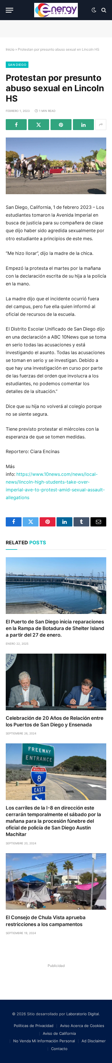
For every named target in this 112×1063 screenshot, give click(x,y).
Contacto (59, 1048)
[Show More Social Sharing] (100, 124)
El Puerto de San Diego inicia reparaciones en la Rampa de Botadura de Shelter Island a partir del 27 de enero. (55, 628)
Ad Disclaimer (94, 1041)
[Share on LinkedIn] (83, 124)
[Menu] (9, 10)
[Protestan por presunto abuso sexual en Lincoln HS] (56, 166)
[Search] (103, 10)
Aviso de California (59, 1033)
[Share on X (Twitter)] (38, 124)
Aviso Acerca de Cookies (82, 1025)
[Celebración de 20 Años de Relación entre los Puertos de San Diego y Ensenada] (56, 682)
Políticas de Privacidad (33, 1025)
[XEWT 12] (56, 10)
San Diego (17, 65)
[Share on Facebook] (16, 124)
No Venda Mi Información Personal (44, 1041)
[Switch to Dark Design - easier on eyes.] (94, 10)
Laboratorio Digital (82, 1014)
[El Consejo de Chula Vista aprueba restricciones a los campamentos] (56, 881)
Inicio (10, 49)
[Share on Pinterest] (61, 124)
